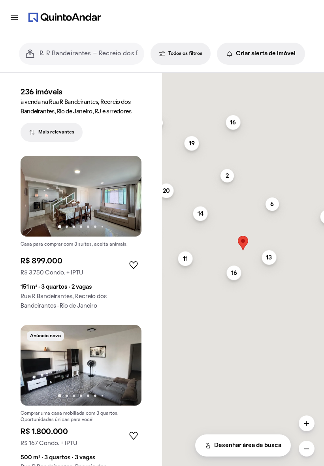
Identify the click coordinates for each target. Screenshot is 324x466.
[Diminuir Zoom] (307, 449)
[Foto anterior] (35, 196)
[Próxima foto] (127, 196)
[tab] (52, 132)
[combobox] (89, 53)
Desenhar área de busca (247, 445)
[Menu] (14, 17)
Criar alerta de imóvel (266, 53)
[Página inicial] (64, 17)
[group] (81, 236)
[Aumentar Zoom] (307, 423)
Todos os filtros (185, 54)
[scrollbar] (243, 76)
